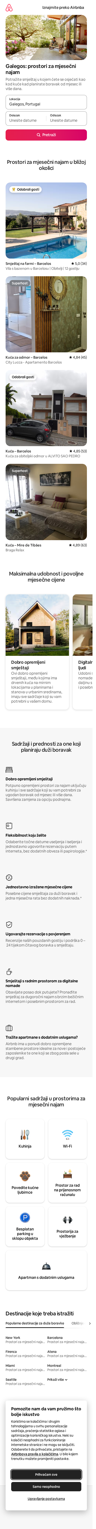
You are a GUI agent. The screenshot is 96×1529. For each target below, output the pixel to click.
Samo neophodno (46, 1487)
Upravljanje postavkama (46, 1499)
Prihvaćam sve (46, 1474)
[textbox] (25, 120)
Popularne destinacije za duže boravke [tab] (35, 1323)
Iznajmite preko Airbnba (63, 7)
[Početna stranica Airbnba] (9, 7)
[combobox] (46, 104)
